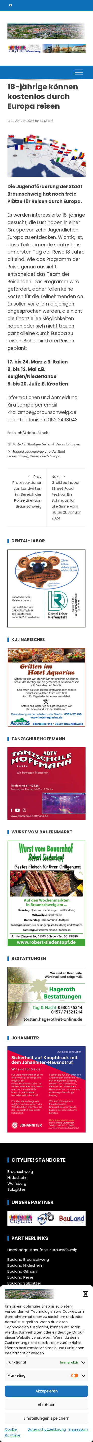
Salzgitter (16, 1189)
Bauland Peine (20, 1277)
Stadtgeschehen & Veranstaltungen (53, 444)
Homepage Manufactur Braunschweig (42, 1249)
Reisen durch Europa (45, 456)
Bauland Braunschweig (28, 1259)
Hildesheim (17, 1177)
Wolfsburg (16, 1183)
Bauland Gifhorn (22, 1271)
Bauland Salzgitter (24, 1283)
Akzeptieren (46, 1391)
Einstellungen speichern (46, 1418)
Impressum (78, 1429)
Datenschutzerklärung (47, 1429)
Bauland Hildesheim (25, 1265)
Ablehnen (47, 1404)
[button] (85, 1293)
